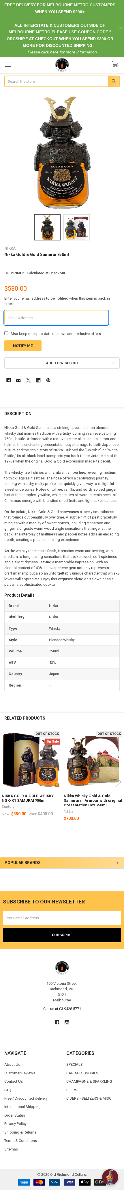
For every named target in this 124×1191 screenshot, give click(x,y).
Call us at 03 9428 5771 (62, 1009)
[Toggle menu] (8, 65)
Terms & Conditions (20, 1140)
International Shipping (22, 1107)
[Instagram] (67, 1022)
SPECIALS (74, 1064)
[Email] (18, 380)
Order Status (14, 1115)
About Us (12, 1064)
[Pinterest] (48, 380)
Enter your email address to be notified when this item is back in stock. (57, 301)
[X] (28, 380)
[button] (62, 363)
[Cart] (116, 64)
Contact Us (13, 1081)
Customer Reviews (19, 1073)
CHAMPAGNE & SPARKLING (89, 1081)
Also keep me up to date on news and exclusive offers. (56, 334)
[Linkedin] (38, 380)
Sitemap (11, 1149)
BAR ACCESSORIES (82, 1073)
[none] (62, 151)
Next (118, 782)
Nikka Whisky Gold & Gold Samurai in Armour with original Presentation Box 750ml (93, 801)
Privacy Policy (15, 1123)
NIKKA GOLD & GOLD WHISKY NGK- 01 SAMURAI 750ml (28, 798)
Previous (6, 782)
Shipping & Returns (20, 1132)
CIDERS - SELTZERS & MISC (88, 1098)
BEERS (71, 1090)
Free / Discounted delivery (26, 1098)
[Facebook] (8, 380)
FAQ (7, 1090)
